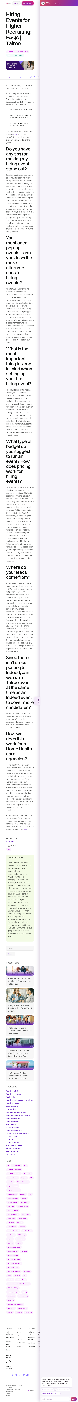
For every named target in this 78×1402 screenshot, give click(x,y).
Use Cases (31, 1343)
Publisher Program (31, 1333)
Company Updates (12, 1127)
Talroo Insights (8, 1351)
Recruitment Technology (14, 1148)
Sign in (16, 3)
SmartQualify (10, 1337)
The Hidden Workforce (14, 1145)
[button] (38, 3)
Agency (19, 1332)
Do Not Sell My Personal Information (13, 1391)
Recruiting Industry (12, 1091)
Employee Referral (12, 1121)
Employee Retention (13, 1118)
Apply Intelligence (9, 1333)
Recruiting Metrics (12, 1103)
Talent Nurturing (11, 1124)
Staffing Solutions (9, 1367)
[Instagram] (20, 1375)
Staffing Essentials (12, 1142)
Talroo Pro (9, 1341)
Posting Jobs (10, 1097)
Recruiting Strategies (13, 1094)
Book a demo (27, 3)
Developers (31, 1346)
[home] (9, 3)
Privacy (8, 1394)
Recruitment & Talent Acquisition (17, 1133)
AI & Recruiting (11, 1109)
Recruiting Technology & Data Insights (19, 1100)
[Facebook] (12, 1375)
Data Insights (10, 1154)
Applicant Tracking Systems (16, 1112)
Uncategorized (11, 1136)
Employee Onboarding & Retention (18, 1115)
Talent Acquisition (12, 1151)
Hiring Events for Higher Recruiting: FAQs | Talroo (34, 77)
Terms (8, 1396)
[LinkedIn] (16, 1375)
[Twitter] (24, 1375)
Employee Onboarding (14, 1130)
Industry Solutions (9, 1362)
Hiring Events (10, 77)
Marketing (20, 1339)
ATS (18, 1335)
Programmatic (21, 1342)
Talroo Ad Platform (9, 1356)
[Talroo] (31, 1390)
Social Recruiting (12, 1106)
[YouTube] (27, 1375)
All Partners (20, 1346)
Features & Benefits (31, 1338)
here (15, 134)
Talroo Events (8, 1345)
